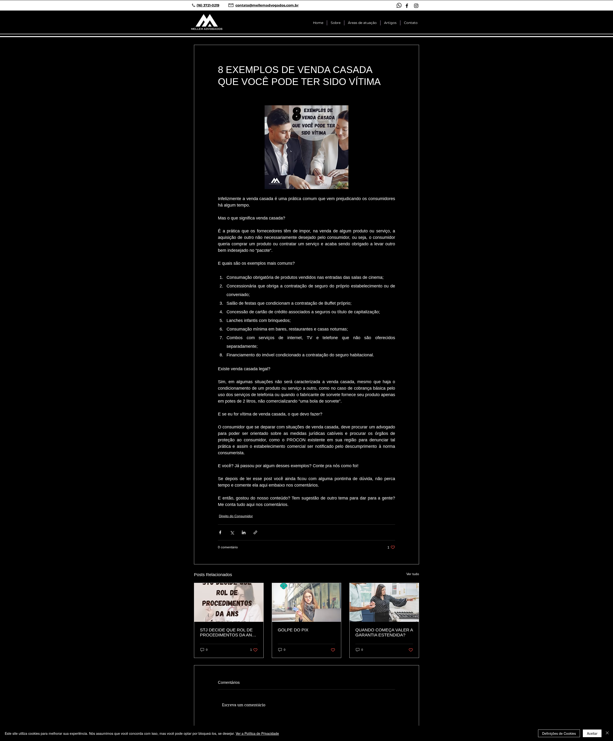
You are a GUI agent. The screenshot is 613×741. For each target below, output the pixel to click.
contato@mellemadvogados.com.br (267, 5)
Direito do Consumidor (236, 516)
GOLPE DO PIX (293, 630)
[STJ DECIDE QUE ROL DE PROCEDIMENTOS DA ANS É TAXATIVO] (228, 602)
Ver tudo (412, 574)
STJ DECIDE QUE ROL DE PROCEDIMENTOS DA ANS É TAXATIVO (227, 633)
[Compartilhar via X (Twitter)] (232, 532)
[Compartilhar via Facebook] (220, 532)
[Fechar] (607, 733)
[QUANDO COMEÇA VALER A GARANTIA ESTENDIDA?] (384, 602)
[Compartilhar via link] (255, 532)
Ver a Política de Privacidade (257, 733)
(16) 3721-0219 (208, 5)
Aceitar (592, 733)
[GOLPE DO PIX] (306, 602)
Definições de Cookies (559, 733)
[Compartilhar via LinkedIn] (243, 532)
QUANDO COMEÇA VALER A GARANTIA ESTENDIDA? (384, 632)
